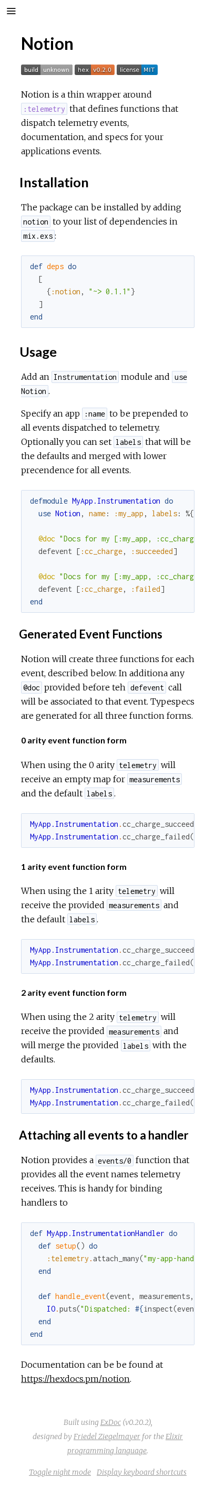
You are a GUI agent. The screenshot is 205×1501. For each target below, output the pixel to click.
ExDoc (110, 1422)
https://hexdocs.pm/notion (75, 1379)
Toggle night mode (60, 1472)
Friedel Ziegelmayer (107, 1436)
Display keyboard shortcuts (142, 1472)
